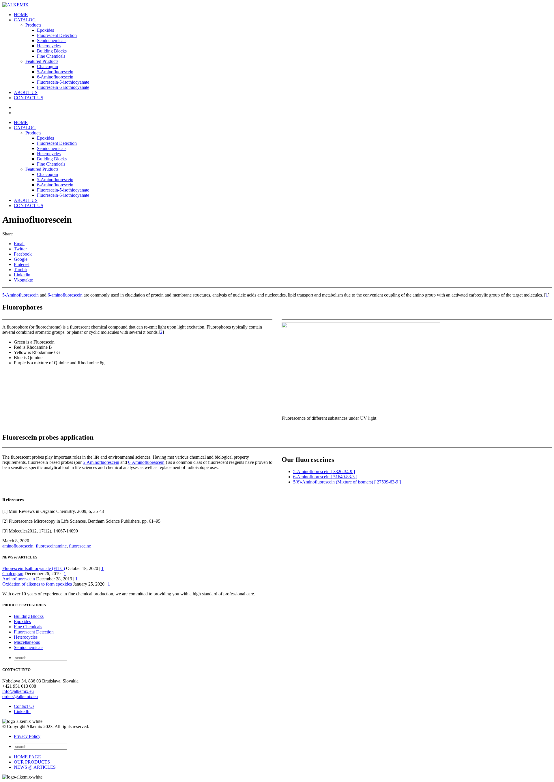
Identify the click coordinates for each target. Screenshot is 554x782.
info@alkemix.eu (18, 691)
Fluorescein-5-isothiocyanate (63, 82)
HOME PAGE (27, 756)
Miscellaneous (27, 642)
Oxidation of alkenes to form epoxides (37, 584)
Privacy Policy (27, 736)
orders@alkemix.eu (20, 696)
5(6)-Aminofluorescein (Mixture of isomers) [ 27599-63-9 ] (347, 481)
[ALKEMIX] (15, 4)
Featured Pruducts (41, 61)
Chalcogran (47, 66)
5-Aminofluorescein (55, 71)
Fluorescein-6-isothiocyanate (63, 87)
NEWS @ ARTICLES (35, 767)
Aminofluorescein (18, 578)
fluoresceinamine (51, 545)
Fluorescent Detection (57, 35)
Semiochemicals (51, 40)
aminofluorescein (17, 545)
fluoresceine (80, 545)
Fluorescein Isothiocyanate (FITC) (33, 568)
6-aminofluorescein (65, 294)
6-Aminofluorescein (55, 76)
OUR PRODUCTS (32, 762)
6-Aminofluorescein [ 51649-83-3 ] (325, 476)
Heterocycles (49, 45)
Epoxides (45, 30)
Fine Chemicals (51, 56)
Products (33, 24)
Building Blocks (52, 50)
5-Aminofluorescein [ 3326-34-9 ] (324, 471)
